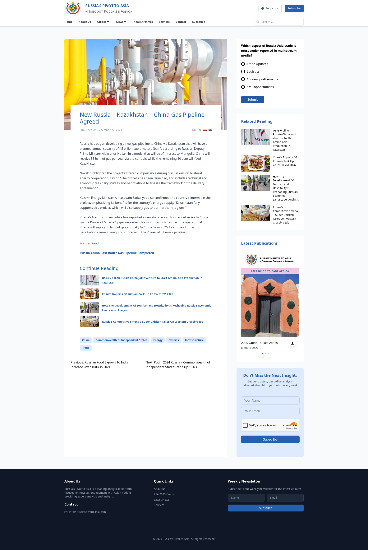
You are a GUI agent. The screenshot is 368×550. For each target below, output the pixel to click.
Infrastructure (194, 340)
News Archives (143, 22)
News (119, 22)
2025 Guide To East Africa (259, 343)
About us (159, 489)
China (86, 340)
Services (164, 22)
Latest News (161, 499)
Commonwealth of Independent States (121, 340)
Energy (158, 340)
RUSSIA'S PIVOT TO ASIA (107, 5)
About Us (85, 22)
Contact (181, 22)
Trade (85, 347)
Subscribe (294, 8)
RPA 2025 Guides (164, 494)
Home (68, 22)
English (270, 8)
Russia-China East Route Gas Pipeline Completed (117, 253)
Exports (174, 340)
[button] (262, 353)
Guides (101, 22)
